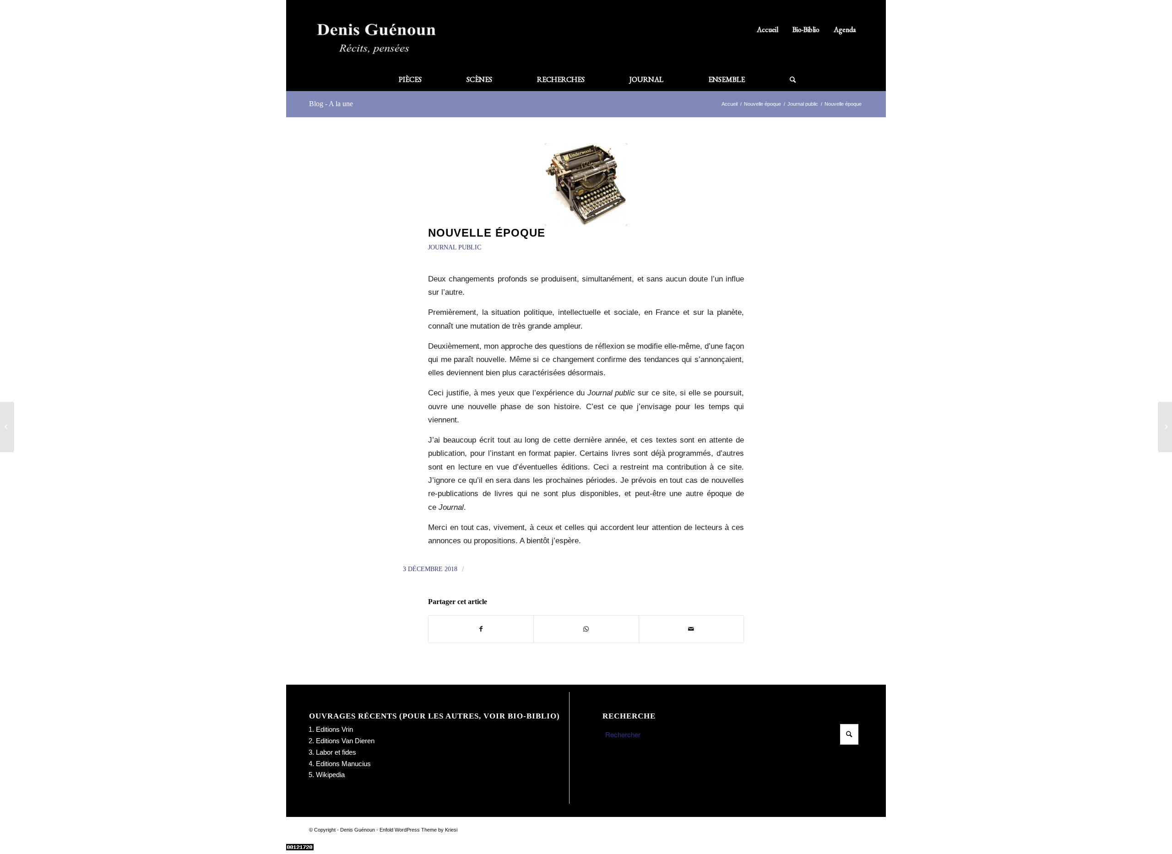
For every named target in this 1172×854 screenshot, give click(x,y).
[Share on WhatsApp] (586, 629)
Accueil (767, 29)
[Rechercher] (781, 79)
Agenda (845, 29)
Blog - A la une (331, 104)
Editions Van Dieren (345, 741)
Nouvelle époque (486, 233)
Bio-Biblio (805, 29)
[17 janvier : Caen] (1165, 427)
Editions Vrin (334, 729)
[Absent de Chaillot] (7, 427)
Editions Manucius (343, 764)
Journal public (454, 247)
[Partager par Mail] (691, 629)
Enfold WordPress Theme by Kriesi (418, 829)
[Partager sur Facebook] (481, 629)
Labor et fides (336, 752)
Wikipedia (330, 774)
